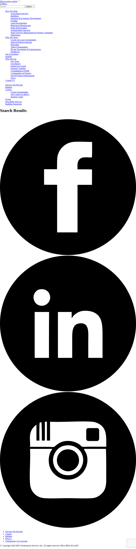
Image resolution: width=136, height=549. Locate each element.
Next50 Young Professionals (22, 76)
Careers (8, 90)
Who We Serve (11, 37)
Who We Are (10, 59)
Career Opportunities (19, 92)
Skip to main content (8, 1)
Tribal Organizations (19, 47)
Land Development (19, 23)
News (13, 78)
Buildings (15, 16)
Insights (8, 56)
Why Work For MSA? (20, 94)
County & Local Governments (23, 40)
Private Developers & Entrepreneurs (26, 49)
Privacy (8, 539)
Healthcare (15, 52)
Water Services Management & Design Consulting (32, 33)
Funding (14, 21)
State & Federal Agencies (21, 42)
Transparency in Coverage (16, 541)
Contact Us (10, 80)
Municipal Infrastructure (21, 25)
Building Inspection (13, 104)
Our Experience (12, 54)
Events (8, 99)
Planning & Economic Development (26, 18)
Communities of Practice (21, 73)
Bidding (8, 87)
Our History (16, 64)
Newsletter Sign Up (13, 102)
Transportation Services (20, 30)
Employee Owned (18, 66)
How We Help (11, 11)
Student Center (17, 97)
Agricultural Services (19, 13)
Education (15, 45)
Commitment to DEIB (20, 71)
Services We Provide (14, 85)
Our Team (15, 61)
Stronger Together (18, 68)
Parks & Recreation (19, 28)
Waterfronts (15, 35)
